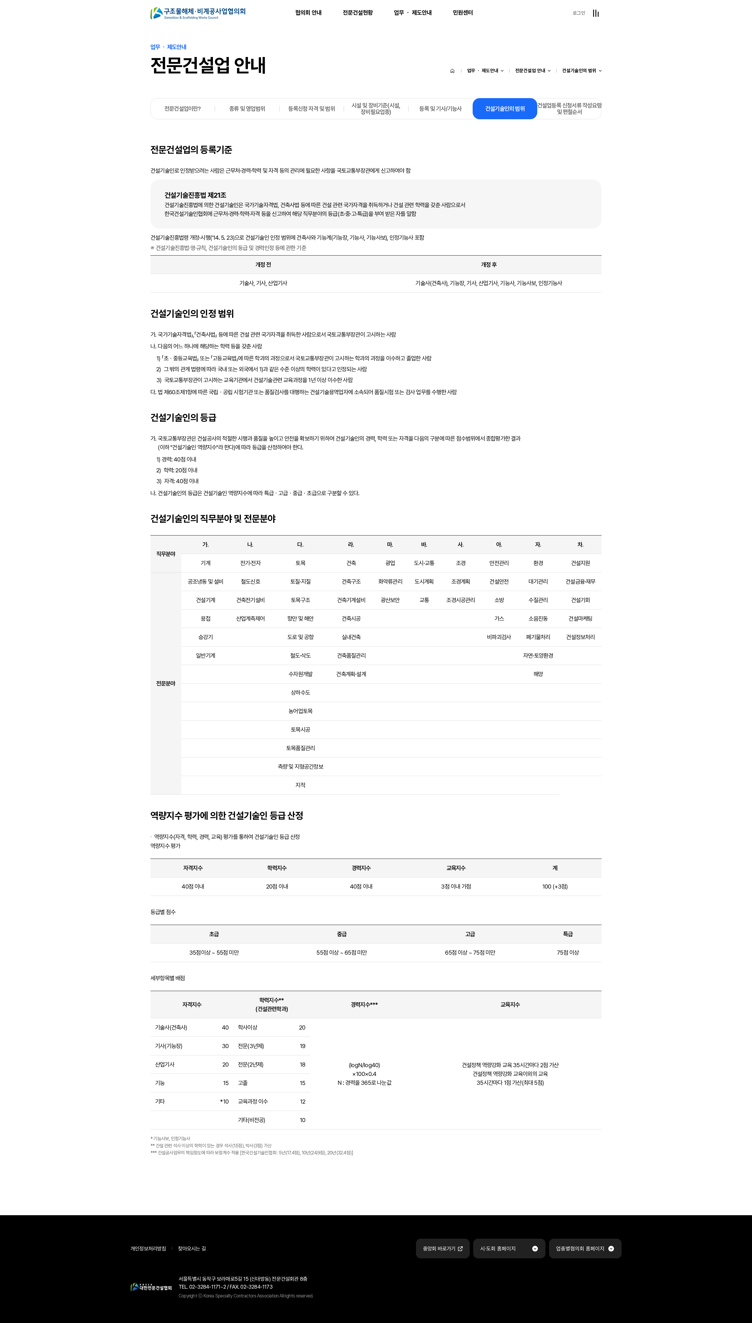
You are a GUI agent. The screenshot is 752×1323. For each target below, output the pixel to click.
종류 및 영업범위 (247, 108)
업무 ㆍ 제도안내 (413, 12)
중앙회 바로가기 (439, 1248)
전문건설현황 (358, 12)
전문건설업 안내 (530, 70)
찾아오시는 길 (192, 1248)
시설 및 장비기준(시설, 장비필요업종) (376, 108)
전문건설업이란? (182, 108)
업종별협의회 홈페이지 (580, 1248)
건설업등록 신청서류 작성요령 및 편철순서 (569, 108)
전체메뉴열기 (596, 13)
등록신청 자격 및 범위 (311, 108)
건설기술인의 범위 (579, 70)
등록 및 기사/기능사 (440, 108)
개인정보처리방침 (148, 1248)
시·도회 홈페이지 (498, 1248)
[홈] (452, 71)
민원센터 (463, 12)
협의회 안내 (308, 12)
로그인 (579, 13)
